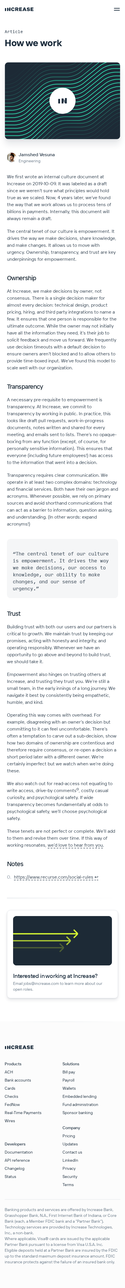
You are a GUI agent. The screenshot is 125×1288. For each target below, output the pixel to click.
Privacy (69, 1168)
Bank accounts (18, 1080)
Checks (11, 1096)
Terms (68, 1184)
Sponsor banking (78, 1112)
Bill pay (69, 1072)
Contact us (72, 1152)
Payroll (68, 1080)
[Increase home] (19, 9)
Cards (10, 1088)
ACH (9, 1072)
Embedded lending (80, 1096)
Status (10, 1176)
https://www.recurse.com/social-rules (53, 877)
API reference (17, 1160)
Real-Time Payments (23, 1112)
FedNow (12, 1104)
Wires (10, 1120)
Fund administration (80, 1104)
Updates (70, 1144)
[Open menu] (116, 9)
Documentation (19, 1152)
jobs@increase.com (41, 983)
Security (70, 1176)
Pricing (69, 1135)
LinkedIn (70, 1160)
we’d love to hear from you (75, 845)
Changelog (14, 1168)
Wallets (69, 1088)
